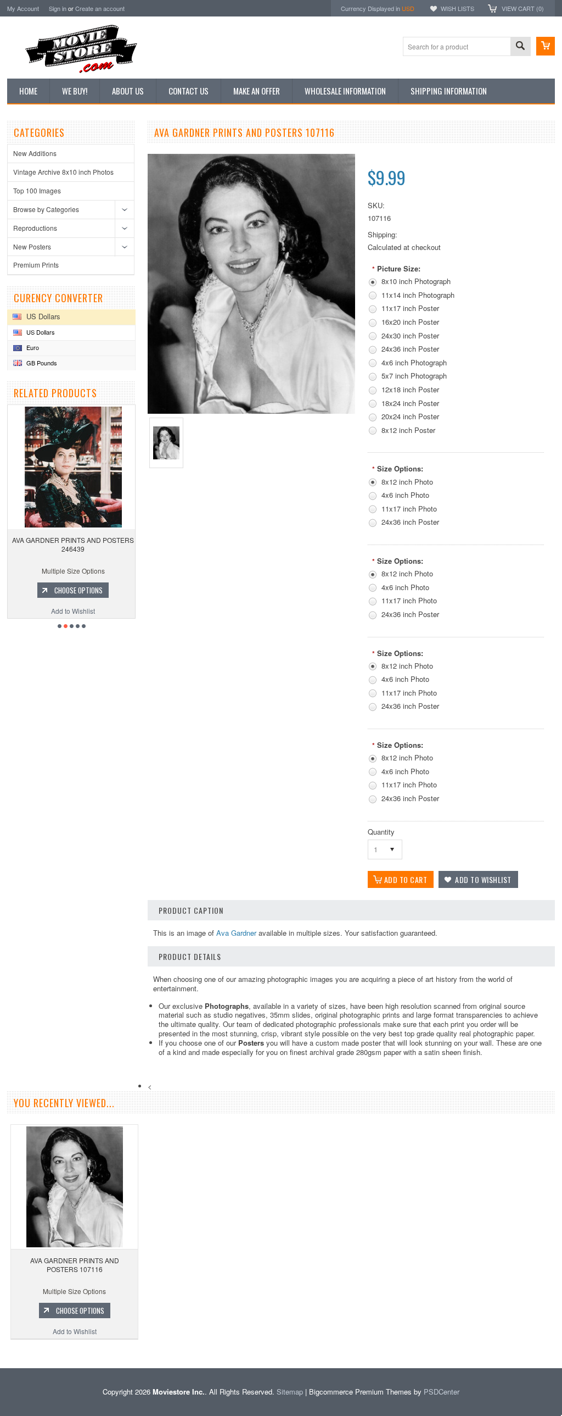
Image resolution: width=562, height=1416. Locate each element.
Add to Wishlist (81, 610)
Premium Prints (36, 264)
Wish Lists (457, 8)
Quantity (381, 831)
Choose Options (86, 590)
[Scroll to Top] (1, 1352)
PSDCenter (441, 1391)
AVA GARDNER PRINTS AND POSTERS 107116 (74, 1265)
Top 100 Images (37, 190)
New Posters (32, 246)
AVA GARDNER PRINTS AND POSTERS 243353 (81, 544)
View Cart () (523, 8)
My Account (23, 8)
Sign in (57, 8)
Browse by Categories (46, 209)
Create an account (100, 8)
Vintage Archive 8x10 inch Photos (63, 171)
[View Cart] (545, 46)
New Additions (35, 153)
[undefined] (251, 411)
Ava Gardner (236, 933)
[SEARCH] (520, 47)
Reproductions (35, 227)
